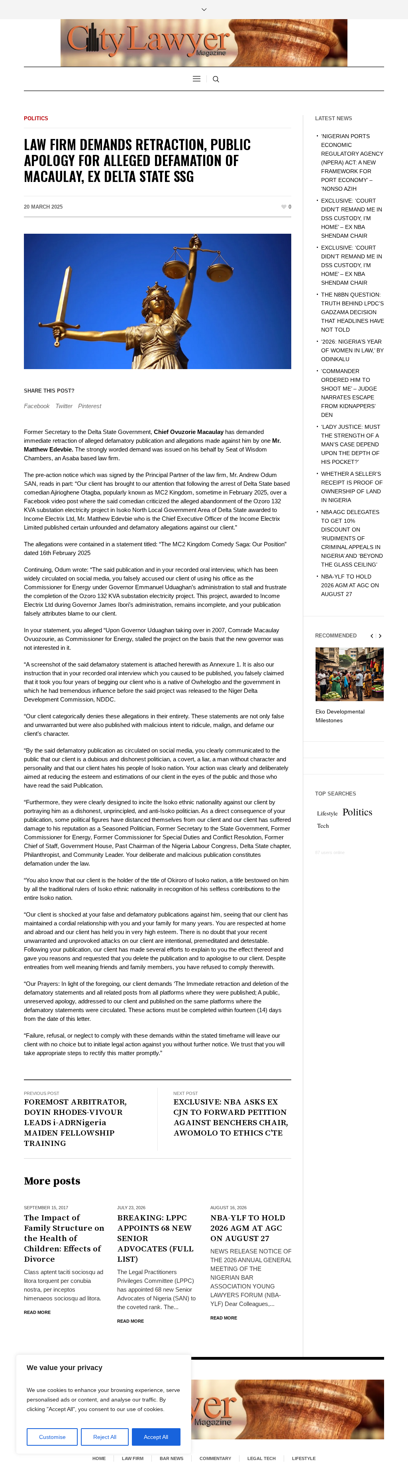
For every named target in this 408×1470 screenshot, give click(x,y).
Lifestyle (327, 813)
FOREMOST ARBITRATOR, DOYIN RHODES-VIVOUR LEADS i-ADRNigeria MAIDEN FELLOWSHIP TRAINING (75, 1123)
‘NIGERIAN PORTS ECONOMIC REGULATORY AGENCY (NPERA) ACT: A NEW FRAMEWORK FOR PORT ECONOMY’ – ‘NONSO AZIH (352, 162)
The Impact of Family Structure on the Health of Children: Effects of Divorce (64, 1239)
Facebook (37, 406)
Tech (323, 825)
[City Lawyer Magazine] (204, 1409)
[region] (103, 1404)
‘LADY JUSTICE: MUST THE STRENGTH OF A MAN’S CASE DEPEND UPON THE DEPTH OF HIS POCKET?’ (351, 444)
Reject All (104, 1437)
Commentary (215, 1458)
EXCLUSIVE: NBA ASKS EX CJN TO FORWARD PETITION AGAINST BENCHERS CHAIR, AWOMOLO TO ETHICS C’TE (230, 1117)
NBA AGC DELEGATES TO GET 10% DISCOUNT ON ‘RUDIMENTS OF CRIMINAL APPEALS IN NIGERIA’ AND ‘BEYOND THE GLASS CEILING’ (352, 538)
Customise (52, 1437)
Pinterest (89, 406)
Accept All (156, 1437)
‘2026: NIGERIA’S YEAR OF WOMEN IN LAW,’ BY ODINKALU (352, 350)
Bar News (171, 1458)
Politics (36, 118)
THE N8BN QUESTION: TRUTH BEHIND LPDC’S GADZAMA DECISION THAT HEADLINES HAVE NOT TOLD (352, 312)
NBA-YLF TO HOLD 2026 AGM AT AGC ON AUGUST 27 (247, 1228)
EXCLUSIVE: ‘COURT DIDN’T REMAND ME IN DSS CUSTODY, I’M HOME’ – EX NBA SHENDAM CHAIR (351, 218)
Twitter (64, 406)
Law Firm (132, 1458)
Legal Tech (261, 1458)
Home (99, 1458)
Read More (37, 1312)
